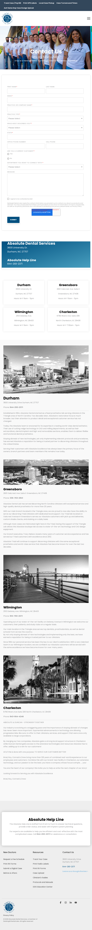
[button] (88, 18)
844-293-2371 (68, 866)
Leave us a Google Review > (75, 871)
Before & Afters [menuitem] (10, 873)
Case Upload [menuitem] (38, 873)
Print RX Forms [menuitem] (9, 864)
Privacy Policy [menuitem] (8, 915)
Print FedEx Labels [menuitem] (41, 864)
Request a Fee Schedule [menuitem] (13, 859)
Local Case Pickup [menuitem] (46, 3)
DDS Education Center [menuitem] (43, 887)
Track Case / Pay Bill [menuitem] (12, 3)
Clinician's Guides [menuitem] (40, 877)
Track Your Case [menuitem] (40, 859)
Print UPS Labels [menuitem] (30, 3)
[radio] (45, 154)
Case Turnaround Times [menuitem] (66, 3)
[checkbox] (45, 156)
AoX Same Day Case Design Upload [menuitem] (19, 8)
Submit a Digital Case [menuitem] (12, 868)
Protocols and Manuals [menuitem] (43, 882)
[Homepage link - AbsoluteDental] (9, 911)
